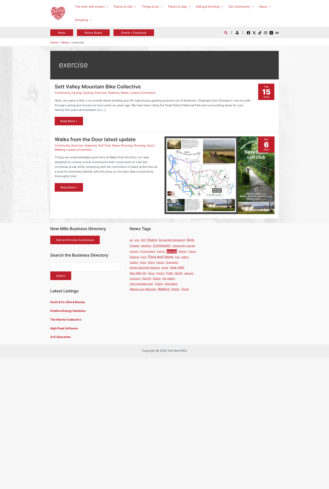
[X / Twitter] (254, 32)
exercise (172, 251)
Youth (185, 289)
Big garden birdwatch (172, 240)
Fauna (192, 251)
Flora (143, 257)
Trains (159, 284)
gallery (185, 257)
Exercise (100, 92)
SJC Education (60, 337)
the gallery (168, 278)
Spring (146, 278)
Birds (190, 240)
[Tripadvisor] (277, 32)
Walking (60, 149)
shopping (135, 278)
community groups (183, 245)
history (160, 262)
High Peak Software (64, 328)
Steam (157, 278)
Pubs (169, 273)
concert (134, 251)
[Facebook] (248, 32)
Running (127, 145)
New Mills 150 (138, 273)
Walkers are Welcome (143, 289)
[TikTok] (260, 32)
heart (143, 262)
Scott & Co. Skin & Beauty (67, 302)
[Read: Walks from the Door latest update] (219, 175)
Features (114, 92)
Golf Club (104, 145)
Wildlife (175, 289)
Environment (147, 251)
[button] (106, 6)
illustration (172, 262)
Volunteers (170, 283)
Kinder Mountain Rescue (145, 267)
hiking (151, 262)
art (131, 240)
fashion (182, 251)
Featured (91, 145)
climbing (146, 245)
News (125, 92)
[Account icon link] (237, 32)
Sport (150, 145)
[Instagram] (265, 32)
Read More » (68, 122)
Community (62, 92)
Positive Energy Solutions (67, 311)
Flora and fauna (160, 257)
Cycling (76, 92)
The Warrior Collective (65, 319)
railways (189, 273)
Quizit (179, 273)
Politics (160, 273)
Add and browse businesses (75, 240)
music (164, 267)
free (177, 257)
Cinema (134, 245)
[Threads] (271, 32)
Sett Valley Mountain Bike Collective (98, 87)
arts (137, 240)
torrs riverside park (141, 283)
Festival (134, 257)
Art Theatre (149, 240)
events (161, 251)
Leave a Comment (143, 92)
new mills (177, 267)
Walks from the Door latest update (95, 139)
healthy (134, 262)
